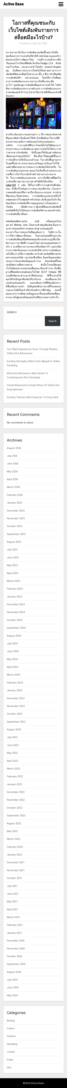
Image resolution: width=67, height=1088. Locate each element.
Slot (9, 1067)
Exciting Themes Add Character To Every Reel (32, 397)
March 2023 (13, 768)
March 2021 (13, 917)
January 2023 (14, 784)
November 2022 (16, 799)
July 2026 (12, 455)
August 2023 (14, 729)
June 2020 (13, 987)
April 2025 (12, 573)
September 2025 (16, 534)
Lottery (11, 1051)
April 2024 (12, 667)
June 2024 (13, 651)
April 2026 (12, 479)
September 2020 (16, 964)
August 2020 (14, 972)
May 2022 (12, 831)
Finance (11, 1036)
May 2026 (12, 471)
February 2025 (15, 588)
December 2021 (16, 862)
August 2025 (14, 541)
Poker (10, 1059)
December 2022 (16, 792)
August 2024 (14, 635)
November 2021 (16, 870)
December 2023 (16, 698)
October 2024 (14, 620)
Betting (11, 1020)
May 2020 (12, 995)
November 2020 (16, 948)
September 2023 (16, 721)
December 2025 (16, 510)
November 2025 (16, 518)
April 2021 (12, 909)
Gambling (12, 1044)
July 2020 (12, 979)
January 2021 (14, 932)
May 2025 (12, 565)
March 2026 (13, 487)
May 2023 (12, 753)
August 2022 (14, 823)
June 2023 (13, 745)
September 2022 (16, 815)
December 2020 (16, 940)
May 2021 (12, 901)
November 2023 (16, 706)
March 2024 (13, 674)
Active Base (13, 4)
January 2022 (14, 854)
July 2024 (12, 643)
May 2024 (12, 659)
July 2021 (12, 886)
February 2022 (15, 846)
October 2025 (14, 526)
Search (11, 312)
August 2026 (14, 448)
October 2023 (14, 713)
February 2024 (15, 682)
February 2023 (15, 776)
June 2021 (13, 893)
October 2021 (14, 878)
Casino (11, 1028)
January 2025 (14, 596)
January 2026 (14, 502)
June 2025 (13, 557)
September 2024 (16, 627)
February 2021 (15, 925)
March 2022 (13, 839)
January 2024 (14, 690)
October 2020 (14, 956)
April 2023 (12, 760)
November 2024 (16, 612)
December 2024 (16, 604)
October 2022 (14, 807)
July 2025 (12, 549)
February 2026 (15, 495)
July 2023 (12, 737)
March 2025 (13, 581)
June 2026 (13, 463)
